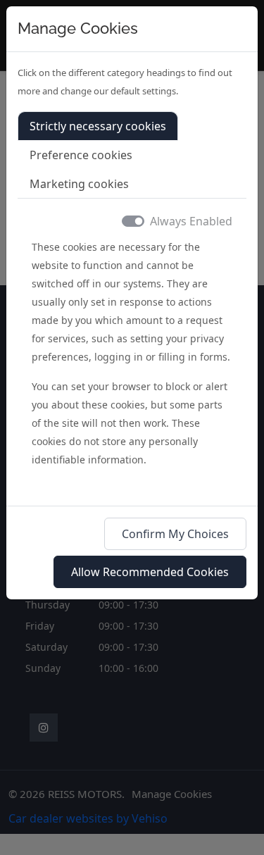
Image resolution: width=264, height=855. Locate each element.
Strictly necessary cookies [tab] (98, 126)
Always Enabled (191, 221)
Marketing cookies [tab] (79, 184)
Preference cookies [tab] (81, 155)
